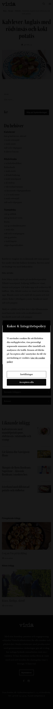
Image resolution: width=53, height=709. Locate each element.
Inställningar (26, 374)
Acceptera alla (26, 382)
